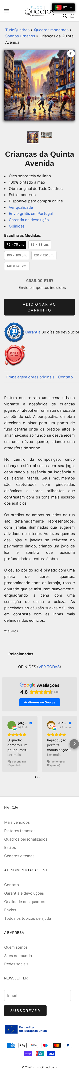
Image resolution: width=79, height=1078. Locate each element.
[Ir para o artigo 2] (46, 134)
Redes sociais (16, 964)
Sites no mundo (18, 955)
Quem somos (16, 947)
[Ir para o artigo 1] (33, 137)
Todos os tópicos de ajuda (27, 918)
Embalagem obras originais (30, 377)
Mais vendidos (17, 822)
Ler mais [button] (14, 755)
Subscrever (25, 1011)
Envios (10, 910)
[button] (4, 744)
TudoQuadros (17, 30)
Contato (65, 377)
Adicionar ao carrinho (39, 307)
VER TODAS (49, 667)
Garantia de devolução (29, 220)
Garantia (32, 332)
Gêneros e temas (19, 856)
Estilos (10, 847)
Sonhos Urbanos (20, 36)
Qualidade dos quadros (24, 901)
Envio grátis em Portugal (31, 213)
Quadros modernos (51, 30)
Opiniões (16, 226)
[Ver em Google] (11, 725)
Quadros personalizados (25, 839)
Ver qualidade (21, 207)
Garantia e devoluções (24, 893)
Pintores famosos (19, 831)
